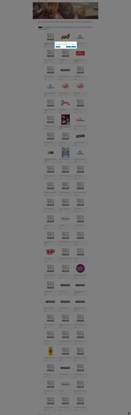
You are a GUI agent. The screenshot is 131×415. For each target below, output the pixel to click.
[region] (66, 45)
